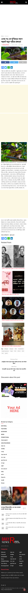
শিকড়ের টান (3, 477)
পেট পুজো (2, 463)
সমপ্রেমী (2, 480)
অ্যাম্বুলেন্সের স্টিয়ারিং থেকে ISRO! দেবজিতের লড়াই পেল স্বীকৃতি (12, 575)
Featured (6, 36)
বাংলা (2, 353)
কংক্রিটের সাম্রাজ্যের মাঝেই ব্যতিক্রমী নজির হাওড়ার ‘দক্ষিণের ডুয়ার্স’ (16, 519)
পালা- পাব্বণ (3, 457)
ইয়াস (15, 351)
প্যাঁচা (23, 351)
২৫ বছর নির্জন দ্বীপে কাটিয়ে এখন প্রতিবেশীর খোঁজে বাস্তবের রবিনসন (16, 523)
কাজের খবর (3, 446)
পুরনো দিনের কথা (4, 460)
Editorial (4, 426)
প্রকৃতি (2, 466)
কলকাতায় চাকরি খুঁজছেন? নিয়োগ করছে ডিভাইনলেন (10, 577)
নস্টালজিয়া (3, 448)
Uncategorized (5, 443)
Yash (11, 351)
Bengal (6, 348)
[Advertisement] (14, 21)
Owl (16, 348)
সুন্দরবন (6, 353)
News (2, 434)
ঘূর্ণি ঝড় (19, 351)
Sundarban (21, 348)
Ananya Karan (5, 44)
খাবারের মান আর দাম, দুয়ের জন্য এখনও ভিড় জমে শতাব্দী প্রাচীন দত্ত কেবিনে (16, 514)
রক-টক (2, 474)
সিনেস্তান (2, 483)
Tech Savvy (4, 440)
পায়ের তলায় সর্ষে (4, 454)
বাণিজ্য (2, 471)
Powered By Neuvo (8, 589)
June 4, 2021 (14, 44)
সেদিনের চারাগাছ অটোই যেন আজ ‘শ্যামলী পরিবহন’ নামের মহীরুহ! (15, 527)
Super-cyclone (5, 351)
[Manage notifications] (24, 590)
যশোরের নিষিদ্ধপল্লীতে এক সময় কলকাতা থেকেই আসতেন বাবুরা (11, 508)
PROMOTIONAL (5, 437)
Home (2, 36)
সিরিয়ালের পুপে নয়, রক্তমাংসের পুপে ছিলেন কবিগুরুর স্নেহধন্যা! (12, 572)
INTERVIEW (4, 431)
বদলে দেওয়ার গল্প (4, 468)
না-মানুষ (2, 451)
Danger (11, 348)
